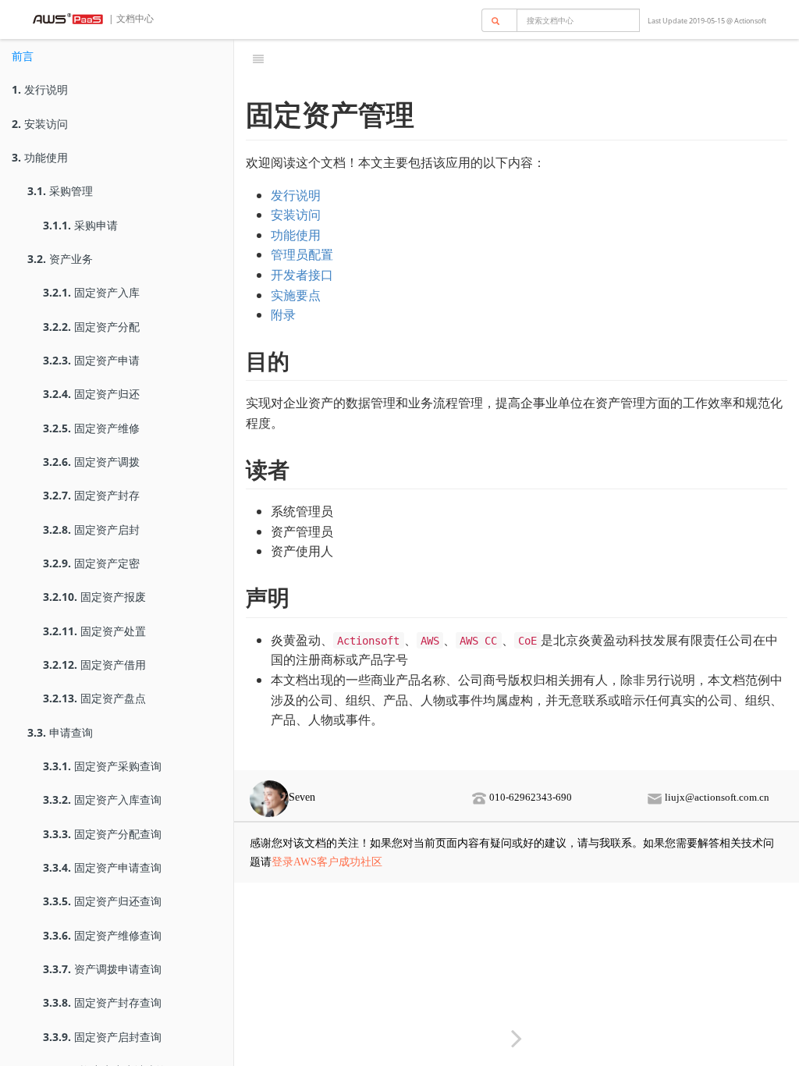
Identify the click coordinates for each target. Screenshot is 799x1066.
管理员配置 (302, 254)
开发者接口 (302, 274)
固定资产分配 (91, 326)
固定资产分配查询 (102, 833)
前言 (23, 55)
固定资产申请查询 (102, 867)
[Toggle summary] (258, 58)
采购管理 (60, 190)
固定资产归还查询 (102, 901)
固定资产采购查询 (102, 766)
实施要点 (296, 295)
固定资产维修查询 (102, 935)
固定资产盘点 (94, 698)
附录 (283, 314)
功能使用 (40, 157)
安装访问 (40, 123)
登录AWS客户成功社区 (327, 862)
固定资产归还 (91, 393)
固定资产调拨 (91, 461)
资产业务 (60, 258)
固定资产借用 (94, 664)
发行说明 (40, 89)
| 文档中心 (130, 18)
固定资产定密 (91, 563)
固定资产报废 (94, 596)
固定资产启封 (91, 529)
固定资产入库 (91, 292)
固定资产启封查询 (102, 1036)
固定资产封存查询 (102, 1002)
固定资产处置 (94, 631)
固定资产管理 (534, 58)
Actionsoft (750, 21)
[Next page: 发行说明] (516, 1037)
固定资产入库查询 (102, 799)
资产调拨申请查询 (102, 968)
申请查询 (60, 732)
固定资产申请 (91, 360)
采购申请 (80, 225)
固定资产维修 (91, 428)
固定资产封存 (91, 495)
